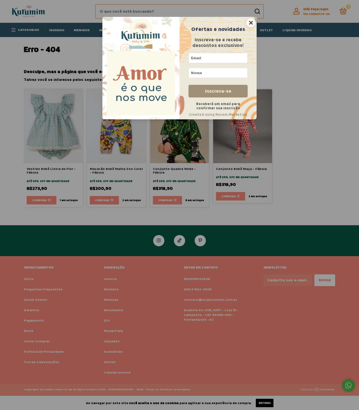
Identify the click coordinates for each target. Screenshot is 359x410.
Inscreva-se (218, 91)
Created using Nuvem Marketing (218, 114)
